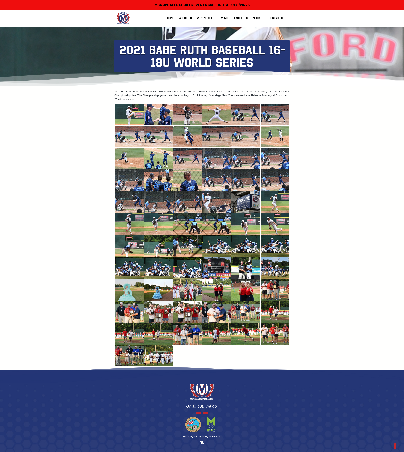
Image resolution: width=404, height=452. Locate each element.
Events (224, 18)
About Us (185, 18)
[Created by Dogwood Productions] (202, 442)
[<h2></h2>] (129, 114)
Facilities (241, 18)
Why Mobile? (205, 18)
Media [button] (257, 18)
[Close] (396, 2)
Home (170, 18)
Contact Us (277, 18)
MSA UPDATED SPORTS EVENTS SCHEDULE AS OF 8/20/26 (202, 5)
